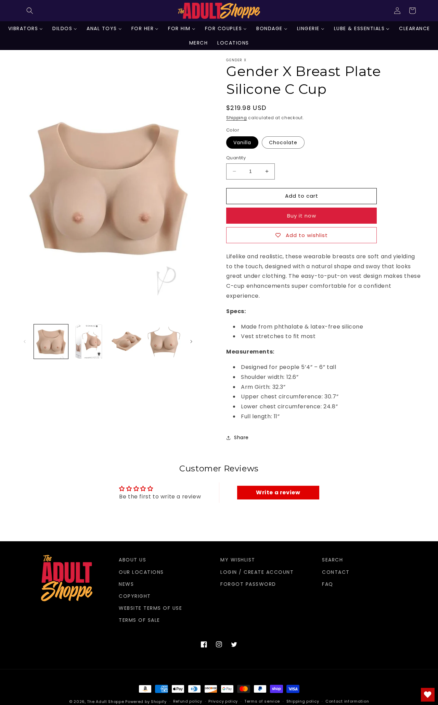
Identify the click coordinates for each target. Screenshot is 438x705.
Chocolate (283, 142)
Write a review (278, 492)
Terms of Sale (139, 620)
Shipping (236, 118)
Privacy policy (223, 701)
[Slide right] (191, 341)
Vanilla (242, 142)
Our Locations (141, 572)
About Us (132, 559)
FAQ (327, 584)
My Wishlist (237, 559)
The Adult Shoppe (105, 701)
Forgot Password (248, 584)
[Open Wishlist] (428, 695)
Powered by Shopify (146, 701)
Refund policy (187, 701)
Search (332, 559)
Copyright (135, 596)
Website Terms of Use (150, 608)
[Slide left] (24, 341)
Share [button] (241, 437)
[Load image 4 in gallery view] (164, 341)
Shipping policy (302, 701)
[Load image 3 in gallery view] (127, 341)
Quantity (236, 157)
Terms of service (262, 701)
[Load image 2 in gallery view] (89, 341)
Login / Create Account (257, 572)
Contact (336, 572)
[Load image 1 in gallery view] (51, 341)
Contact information (347, 701)
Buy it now (301, 215)
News (126, 584)
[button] (29, 10)
